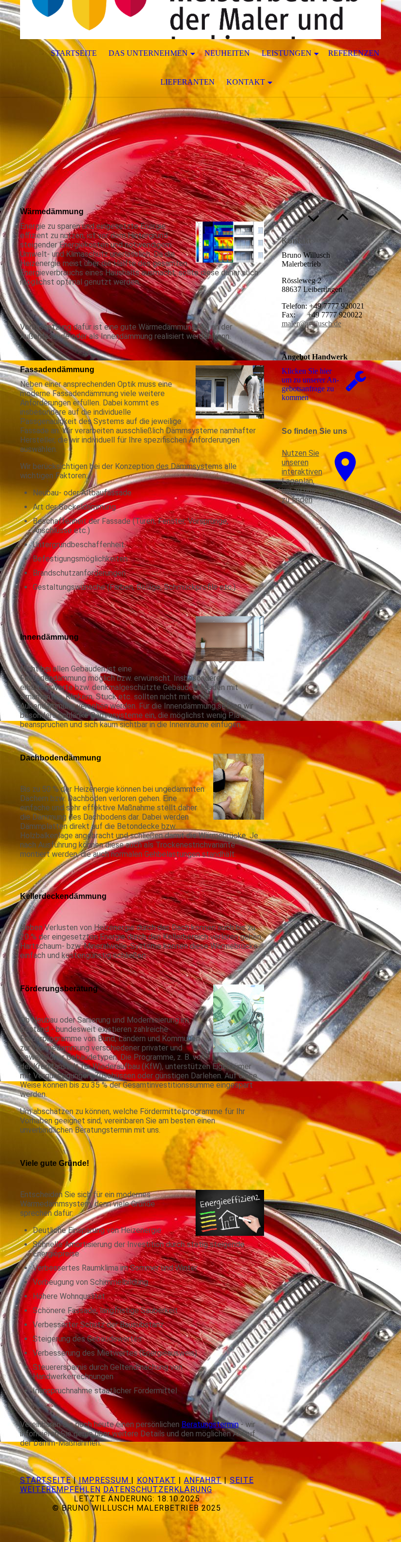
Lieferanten (187, 82)
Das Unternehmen (148, 53)
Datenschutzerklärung (157, 1489)
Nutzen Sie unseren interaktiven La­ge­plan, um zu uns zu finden (302, 476)
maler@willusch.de (311, 323)
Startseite (74, 53)
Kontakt (245, 82)
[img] (200, 19)
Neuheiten (227, 53)
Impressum (105, 1480)
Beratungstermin (210, 1424)
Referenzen (353, 53)
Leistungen (287, 53)
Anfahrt (203, 1480)
